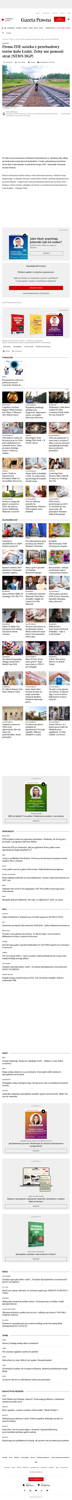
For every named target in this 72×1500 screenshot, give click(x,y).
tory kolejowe (28, 346)
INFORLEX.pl (26, 1467)
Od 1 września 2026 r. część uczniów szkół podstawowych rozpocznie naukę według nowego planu (34, 957)
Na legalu (5, 1320)
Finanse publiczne (7, 974)
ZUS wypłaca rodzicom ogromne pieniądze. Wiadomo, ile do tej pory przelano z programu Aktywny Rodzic (34, 840)
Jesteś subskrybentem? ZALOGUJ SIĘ (36, 293)
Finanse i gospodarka (8, 874)
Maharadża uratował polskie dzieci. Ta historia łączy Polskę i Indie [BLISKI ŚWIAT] (33, 1302)
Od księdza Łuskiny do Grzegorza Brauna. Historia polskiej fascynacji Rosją (34, 1369)
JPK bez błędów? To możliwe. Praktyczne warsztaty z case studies (36, 816)
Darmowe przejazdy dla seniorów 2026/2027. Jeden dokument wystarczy (36, 925)
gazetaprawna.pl (34, 1467)
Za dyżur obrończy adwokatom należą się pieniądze (26, 1379)
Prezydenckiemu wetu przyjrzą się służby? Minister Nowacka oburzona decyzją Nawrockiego (36, 543)
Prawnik (4, 941)
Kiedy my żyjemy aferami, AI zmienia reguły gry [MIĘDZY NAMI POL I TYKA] (35, 1291)
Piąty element (6, 963)
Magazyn (5, 1090)
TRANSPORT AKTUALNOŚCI (43, 346)
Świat (4, 855)
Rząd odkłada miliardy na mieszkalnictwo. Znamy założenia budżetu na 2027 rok (35, 879)
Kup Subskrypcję (59, 19)
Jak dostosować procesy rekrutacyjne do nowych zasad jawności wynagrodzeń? (36, 1144)
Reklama (17, 1457)
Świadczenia (6, 836)
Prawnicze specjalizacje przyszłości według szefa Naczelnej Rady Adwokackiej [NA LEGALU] (32, 1324)
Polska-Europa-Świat (8, 1309)
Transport (11, 39)
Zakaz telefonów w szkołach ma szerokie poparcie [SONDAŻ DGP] (32, 917)
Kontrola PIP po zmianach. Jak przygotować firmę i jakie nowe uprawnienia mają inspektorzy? (31, 848)
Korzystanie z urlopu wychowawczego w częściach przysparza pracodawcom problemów (59, 570)
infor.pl (62, 13)
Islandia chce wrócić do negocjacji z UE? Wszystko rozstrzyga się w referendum (33, 890)
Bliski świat (5, 1298)
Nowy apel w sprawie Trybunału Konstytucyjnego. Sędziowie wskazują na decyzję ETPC (36, 570)
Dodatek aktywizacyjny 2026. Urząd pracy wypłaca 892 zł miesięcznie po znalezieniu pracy (59, 543)
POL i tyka (5, 1287)
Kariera (32, 1457)
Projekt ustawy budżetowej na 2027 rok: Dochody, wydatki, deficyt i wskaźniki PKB (33, 979)
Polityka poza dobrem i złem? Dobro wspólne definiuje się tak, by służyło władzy (32, 1419)
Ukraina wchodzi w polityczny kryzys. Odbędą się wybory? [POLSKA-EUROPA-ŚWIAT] (34, 1313)
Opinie (4, 1340)
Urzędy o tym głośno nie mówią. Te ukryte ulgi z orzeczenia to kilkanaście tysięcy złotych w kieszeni (31, 935)
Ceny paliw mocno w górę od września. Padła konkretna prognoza (32, 869)
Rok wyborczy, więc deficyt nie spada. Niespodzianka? (27, 1360)
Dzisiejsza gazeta (9, 20)
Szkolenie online (36, 813)
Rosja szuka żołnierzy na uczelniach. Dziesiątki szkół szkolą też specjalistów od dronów (31, 1073)
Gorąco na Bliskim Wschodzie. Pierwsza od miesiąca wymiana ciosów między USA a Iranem (34, 859)
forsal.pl (54, 13)
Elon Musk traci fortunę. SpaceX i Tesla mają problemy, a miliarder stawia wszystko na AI (33, 1400)
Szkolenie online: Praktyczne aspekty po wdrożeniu (43, 246)
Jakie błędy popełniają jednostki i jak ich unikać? (46, 240)
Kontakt (4, 1457)
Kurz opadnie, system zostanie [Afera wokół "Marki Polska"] (30, 1410)
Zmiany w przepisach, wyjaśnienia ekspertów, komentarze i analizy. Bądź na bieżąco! (36, 1200)
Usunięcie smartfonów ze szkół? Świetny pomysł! (12, 543)
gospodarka (7, 346)
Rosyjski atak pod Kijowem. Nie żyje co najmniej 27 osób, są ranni (32, 899)
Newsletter (51, 1467)
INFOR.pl (19, 1467)
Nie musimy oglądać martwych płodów (20, 1351)
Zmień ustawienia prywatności (60, 1457)
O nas (10, 1457)
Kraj (3, 922)
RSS (36, 1462)
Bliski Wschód (6, 1079)
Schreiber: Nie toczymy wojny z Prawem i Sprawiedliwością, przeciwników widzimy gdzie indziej (30, 1430)
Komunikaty (24, 1457)
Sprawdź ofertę (36, 288)
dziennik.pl (46, 13)
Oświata (4, 952)
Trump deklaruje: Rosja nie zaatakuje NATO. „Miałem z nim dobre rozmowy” (32, 1062)
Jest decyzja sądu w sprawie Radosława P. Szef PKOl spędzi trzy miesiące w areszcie (35, 946)
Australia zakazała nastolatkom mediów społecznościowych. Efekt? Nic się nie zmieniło (35, 1095)
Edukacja (5, 913)
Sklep (69, 13)
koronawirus (17, 346)
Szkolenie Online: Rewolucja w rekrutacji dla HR (36, 1141)
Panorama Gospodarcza (36, 1472)
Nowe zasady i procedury (36, 1252)
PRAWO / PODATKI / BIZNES (36, 1196)
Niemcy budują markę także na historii (20, 1343)
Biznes (6, 39)
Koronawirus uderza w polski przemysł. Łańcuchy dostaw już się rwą (12, 382)
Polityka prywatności (43, 1457)
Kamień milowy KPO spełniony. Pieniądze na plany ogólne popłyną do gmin (12, 570)
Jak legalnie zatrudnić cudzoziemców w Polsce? (36, 1254)
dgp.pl (38, 13)
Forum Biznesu (64, 1467)
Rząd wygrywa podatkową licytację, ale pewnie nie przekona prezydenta (35, 1440)
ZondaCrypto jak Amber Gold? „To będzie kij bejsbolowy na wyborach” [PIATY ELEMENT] (35, 968)
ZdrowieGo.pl (43, 1467)
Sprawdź (46, 253)
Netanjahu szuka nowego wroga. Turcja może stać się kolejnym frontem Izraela (35, 1084)
